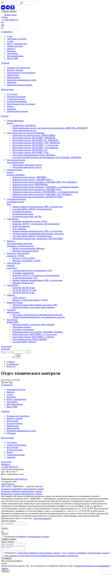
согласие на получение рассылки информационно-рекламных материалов (43, 555)
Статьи (10, 394)
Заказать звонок (9, 11)
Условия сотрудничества (18, 416)
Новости (11, 392)
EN (3, 25)
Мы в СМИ (12, 407)
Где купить (12, 442)
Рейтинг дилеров (15, 418)
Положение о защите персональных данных (21, 494)
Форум (10, 452)
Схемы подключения (16, 445)
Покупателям (7, 89)
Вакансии (11, 397)
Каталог (5, 116)
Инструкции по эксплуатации (14, 422)
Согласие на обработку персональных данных (22, 489)
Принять (5, 571)
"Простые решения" (42, 518)
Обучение (11, 433)
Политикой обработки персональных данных (39, 553)
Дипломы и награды (16, 389)
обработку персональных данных (33, 536)
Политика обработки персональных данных (21, 491)
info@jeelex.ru (20, 479)
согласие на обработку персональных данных (88, 553)
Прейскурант (10, 15)
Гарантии (11, 457)
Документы (12, 402)
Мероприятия (13, 428)
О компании (7, 31)
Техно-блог (6, 346)
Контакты (5, 349)
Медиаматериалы (15, 404)
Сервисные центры (16, 455)
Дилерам (5, 63)
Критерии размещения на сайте (21, 431)
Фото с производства (16, 399)
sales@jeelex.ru (8, 484)
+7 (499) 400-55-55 (9, 20)
